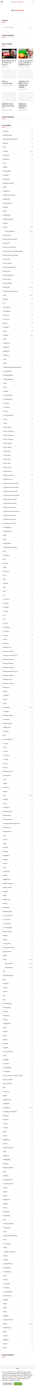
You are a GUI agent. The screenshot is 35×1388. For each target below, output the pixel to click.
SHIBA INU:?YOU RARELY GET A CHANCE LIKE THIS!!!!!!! (23, 84)
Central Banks (18, 371)
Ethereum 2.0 (18, 647)
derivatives (18, 555)
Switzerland (18, 1215)
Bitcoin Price (18, 271)
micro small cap (18, 915)
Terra (18, 1239)
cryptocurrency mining (18, 503)
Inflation (18, 799)
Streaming (18, 1211)
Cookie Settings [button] (7, 1384)
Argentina (18, 159)
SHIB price (18, 1155)
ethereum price (18, 679)
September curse (18, 1147)
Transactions (18, 1267)
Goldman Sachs (18, 771)
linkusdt (18, 851)
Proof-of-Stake (18, 1079)
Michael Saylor (18, 911)
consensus (18, 407)
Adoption (18, 131)
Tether (18, 1247)
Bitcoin (18, 227)
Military (18, 935)
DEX (18, 559)
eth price (18, 635)
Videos (18, 1323)
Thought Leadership (18, 1251)
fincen (18, 747)
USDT (18, 1311)
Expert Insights (18, 723)
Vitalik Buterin (18, 1327)
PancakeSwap (18, 1003)
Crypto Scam (18, 459)
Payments (18, 1015)
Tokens (18, 1255)
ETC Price (18, 599)
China (18, 383)
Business (18, 335)
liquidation (18, 855)
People (18, 1019)
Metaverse (18, 907)
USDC (18, 1303)
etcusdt (18, 611)
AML (18, 147)
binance (18, 223)
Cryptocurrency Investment (18, 495)
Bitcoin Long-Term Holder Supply (18, 251)
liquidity (18, 859)
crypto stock (18, 463)
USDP (18, 1307)
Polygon (18, 1047)
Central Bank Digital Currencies (18, 367)
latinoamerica (18, 831)
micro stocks (18, 923)
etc (18, 595)
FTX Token (18, 755)
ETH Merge (18, 627)
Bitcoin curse (18, 235)
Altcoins (18, 143)
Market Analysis (18, 883)
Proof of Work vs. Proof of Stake (18, 1075)
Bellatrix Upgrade (18, 219)
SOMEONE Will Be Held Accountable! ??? (8, 106)
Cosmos (18, 411)
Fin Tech (18, 743)
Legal (18, 843)
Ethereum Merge (18, 663)
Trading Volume (18, 1263)
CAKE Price (18, 343)
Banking (18, 207)
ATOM (18, 167)
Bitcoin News (19, 967)
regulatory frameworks (18, 1111)
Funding (18, 759)
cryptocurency (18, 471)
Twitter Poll (18, 1283)
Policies (18, 1031)
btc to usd (18, 319)
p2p (18, 999)
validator (18, 1315)
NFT (18, 971)
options (18, 991)
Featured (18, 731)
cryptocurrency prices (18, 515)
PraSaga (18, 1059)
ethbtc (18, 639)
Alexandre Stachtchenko (18, 139)
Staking (18, 1203)
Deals (18, 539)
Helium (18, 791)
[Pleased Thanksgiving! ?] (9, 74)
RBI (18, 1087)
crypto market (18, 443)
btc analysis (18, 307)
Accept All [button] (18, 1384)
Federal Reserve (18, 739)
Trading (18, 1259)
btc (18, 303)
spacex (18, 1191)
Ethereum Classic (18, 651)
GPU (18, 779)
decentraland (18, 543)
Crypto (18, 423)
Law (18, 835)
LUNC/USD (18, 871)
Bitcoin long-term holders (18, 255)
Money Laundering (18, 947)
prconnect (18, 1063)
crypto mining (18, 447)
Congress (18, 403)
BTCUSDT (18, 327)
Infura (18, 803)
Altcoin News (19, 963)
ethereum (18, 643)
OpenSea (18, 983)
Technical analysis (18, 1223)
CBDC (18, 363)
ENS (18, 587)
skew (18, 1171)
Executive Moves (18, 715)
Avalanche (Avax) (18, 183)
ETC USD (18, 603)
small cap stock (18, 1179)
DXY (18, 579)
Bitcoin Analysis (19, 231)
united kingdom (18, 1291)
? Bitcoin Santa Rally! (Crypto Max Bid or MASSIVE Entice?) (25, 63)
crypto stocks (18, 467)
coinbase (18, 391)
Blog (18, 295)
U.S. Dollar (18, 1287)
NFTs (18, 979)
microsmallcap (18, 927)
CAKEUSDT (18, 351)
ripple (18, 1131)
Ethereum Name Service (18, 671)
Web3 (18, 1331)
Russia (18, 1135)
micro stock (18, 919)
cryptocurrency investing (18, 491)
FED (18, 735)
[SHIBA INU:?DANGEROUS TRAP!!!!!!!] (25, 97)
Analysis (18, 151)
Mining (18, 939)
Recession (18, 1091)
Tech (18, 1219)
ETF (18, 615)
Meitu (18, 895)
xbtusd (18, 1343)
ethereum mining (18, 667)
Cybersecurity (18, 531)
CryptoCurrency (18, 479)
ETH (18, 619)
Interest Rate (18, 815)
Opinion (18, 987)
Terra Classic (18, 1243)
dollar (18, 567)
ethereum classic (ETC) (18, 655)
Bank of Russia (18, 203)
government (18, 775)
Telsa (18, 1231)
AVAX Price (18, 191)
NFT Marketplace (18, 975)
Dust (18, 575)
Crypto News (18, 451)
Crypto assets (18, 427)
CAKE (18, 339)
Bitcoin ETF (18, 243)
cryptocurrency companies (18, 483)
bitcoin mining (18, 263)
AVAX (18, 187)
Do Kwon (18, 563)
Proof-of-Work (18, 1083)
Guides (18, 783)
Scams (18, 1143)
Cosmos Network (18, 415)
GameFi (18, 767)
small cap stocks (18, 1183)
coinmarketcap (18, 395)
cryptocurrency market (18, 499)
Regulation (18, 1107)
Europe (18, 699)
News (18, 959)
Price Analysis (18, 1067)
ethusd (18, 691)
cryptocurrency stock (18, 519)
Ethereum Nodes (18, 675)
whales (18, 1336)
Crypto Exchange (18, 435)
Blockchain (18, 287)
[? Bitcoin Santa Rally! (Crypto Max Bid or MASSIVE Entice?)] (25, 53)
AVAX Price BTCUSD (18, 195)
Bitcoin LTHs (18, 259)
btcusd (18, 323)
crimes (18, 419)
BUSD (18, 331)
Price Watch (18, 1071)
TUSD (18, 1275)
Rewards (18, 1127)
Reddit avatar (18, 1099)
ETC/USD (18, 607)
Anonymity (18, 155)
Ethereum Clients (18, 659)
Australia (18, 175)
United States (18, 1295)
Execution (18, 711)
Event (18, 703)
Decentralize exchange (18, 547)
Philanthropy (18, 1023)
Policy (18, 1035)
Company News (18, 399)
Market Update (18, 887)
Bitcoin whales (18, 283)
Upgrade (18, 1299)
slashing (18, 1175)
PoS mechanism (18, 1051)
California (18, 355)
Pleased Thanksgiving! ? (7, 82)
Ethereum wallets (18, 683)
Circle (18, 387)
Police (18, 1027)
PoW (18, 1055)
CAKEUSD (18, 347)
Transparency (18, 1271)
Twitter (18, 1279)
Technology (18, 1227)
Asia (18, 163)
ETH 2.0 (18, 623)
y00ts (18, 1347)
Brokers (18, 299)
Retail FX (18, 1119)
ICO (18, 795)
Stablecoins (18, 1199)
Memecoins (18, 899)
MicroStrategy (18, 931)
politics (18, 1039)
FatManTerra (18, 727)
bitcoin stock (18, 279)
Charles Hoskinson (18, 379)
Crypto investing (18, 439)
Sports (18, 1195)
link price (18, 847)
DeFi (18, 551)
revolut (18, 1123)
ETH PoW (18, 631)
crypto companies (18, 431)
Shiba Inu (18, 1163)
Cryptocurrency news (18, 507)
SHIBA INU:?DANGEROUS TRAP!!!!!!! (22, 106)
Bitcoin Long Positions (18, 247)
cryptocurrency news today (18, 511)
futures (18, 763)
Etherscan (18, 687)
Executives (18, 719)
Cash (18, 359)
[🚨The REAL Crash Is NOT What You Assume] (9, 53)
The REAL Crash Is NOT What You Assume (9, 63)
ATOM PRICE (18, 171)
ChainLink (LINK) (18, 375)
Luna (18, 867)
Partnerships (18, 1007)
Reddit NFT (18, 1103)
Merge (18, 903)
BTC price (18, 315)
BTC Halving (18, 311)
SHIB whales (18, 1159)
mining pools (18, 943)
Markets (18, 891)
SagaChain (18, 1139)
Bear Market (18, 215)
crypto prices (18, 455)
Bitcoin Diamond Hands (18, 239)
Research (18, 1115)
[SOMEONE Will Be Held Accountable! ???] (9, 97)
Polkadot (18, 1043)
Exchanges (18, 707)
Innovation (18, 807)
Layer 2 (18, 839)
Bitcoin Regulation (18, 275)
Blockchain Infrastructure (18, 291)
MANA (18, 875)
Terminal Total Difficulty (18, 1235)
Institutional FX (18, 811)
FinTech (18, 751)
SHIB (18, 1151)
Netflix (18, 955)
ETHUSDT (18, 695)
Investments (18, 827)
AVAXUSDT (18, 199)
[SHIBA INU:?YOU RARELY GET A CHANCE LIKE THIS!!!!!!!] (25, 74)
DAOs (18, 535)
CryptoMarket (18, 527)
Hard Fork (18, 787)
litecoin (18, 863)
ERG (18, 591)
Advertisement (18, 135)
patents (18, 1011)
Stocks (18, 1207)
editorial (18, 583)
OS (18, 995)
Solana (18, 1187)
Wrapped (18, 1339)
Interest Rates (18, 819)
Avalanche (18, 179)
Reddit (18, 1095)
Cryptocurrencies (18, 475)
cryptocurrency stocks (18, 523)
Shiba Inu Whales (18, 1167)
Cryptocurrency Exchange (18, 487)
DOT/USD (18, 571)
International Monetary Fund (18, 823)
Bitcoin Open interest (18, 267)
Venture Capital (18, 1319)
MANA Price (18, 879)
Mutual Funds (18, 951)
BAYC (18, 211)
